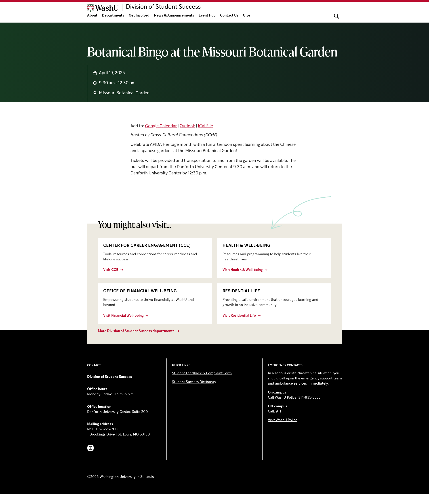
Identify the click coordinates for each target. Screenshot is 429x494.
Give (246, 15)
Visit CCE (110, 270)
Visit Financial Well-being (123, 316)
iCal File (205, 126)
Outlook (187, 126)
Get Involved (139, 15)
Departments (113, 15)
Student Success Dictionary (194, 382)
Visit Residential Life (239, 316)
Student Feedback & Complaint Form (202, 373)
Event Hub (207, 15)
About (92, 15)
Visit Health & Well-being (243, 270)
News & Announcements (174, 15)
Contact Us (229, 15)
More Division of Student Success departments (136, 331)
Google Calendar (161, 126)
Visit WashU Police (282, 420)
